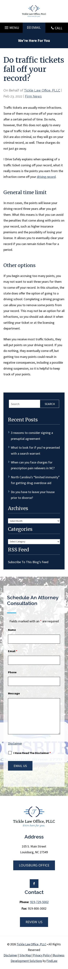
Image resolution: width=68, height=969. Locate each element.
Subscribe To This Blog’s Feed (28, 562)
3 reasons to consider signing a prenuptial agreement (32, 436)
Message (14, 693)
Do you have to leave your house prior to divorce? (33, 495)
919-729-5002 (39, 902)
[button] (11, 27)
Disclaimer (15, 743)
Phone (12, 672)
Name (12, 630)
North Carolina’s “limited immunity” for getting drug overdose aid (35, 480)
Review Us (34, 922)
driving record (46, 177)
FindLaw (51, 961)
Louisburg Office (34, 865)
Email (36, 27)
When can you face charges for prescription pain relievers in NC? (33, 465)
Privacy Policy (42, 955)
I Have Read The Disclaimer (32, 753)
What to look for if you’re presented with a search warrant (35, 450)
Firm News (33, 96)
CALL (58, 28)
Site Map (25, 955)
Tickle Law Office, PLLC (42, 90)
